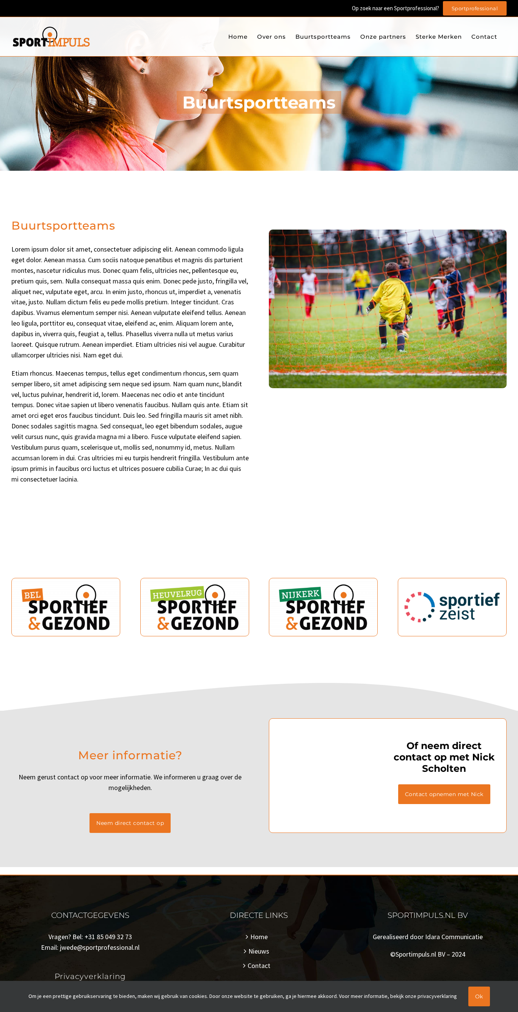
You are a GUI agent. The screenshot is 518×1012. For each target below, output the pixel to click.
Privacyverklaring (90, 976)
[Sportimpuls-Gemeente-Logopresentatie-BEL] (66, 581)
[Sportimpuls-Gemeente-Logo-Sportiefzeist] (452, 581)
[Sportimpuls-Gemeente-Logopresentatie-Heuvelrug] (195, 581)
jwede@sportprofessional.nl (100, 947)
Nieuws (258, 951)
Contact (259, 965)
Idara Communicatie (454, 936)
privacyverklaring (437, 996)
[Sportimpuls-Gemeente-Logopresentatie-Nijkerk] (323, 581)
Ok (479, 996)
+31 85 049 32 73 (108, 936)
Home (259, 936)
